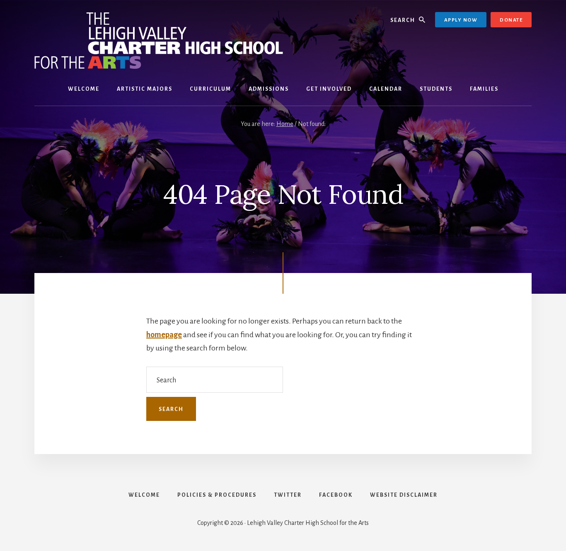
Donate (511, 20)
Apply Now (461, 20)
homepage (164, 335)
